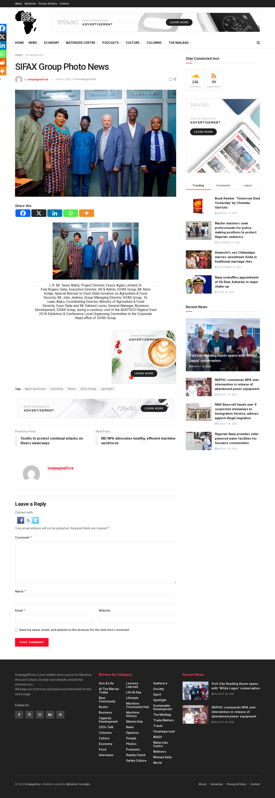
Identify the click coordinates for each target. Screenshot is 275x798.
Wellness (159, 751)
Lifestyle (132, 698)
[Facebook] (23, 213)
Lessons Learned (132, 685)
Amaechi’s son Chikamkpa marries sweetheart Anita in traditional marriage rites (236, 257)
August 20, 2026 (227, 448)
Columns (154, 42)
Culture (132, 42)
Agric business (35, 388)
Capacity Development (108, 719)
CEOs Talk (106, 727)
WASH (157, 737)
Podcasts (110, 42)
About (18, 3)
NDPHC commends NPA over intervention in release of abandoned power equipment (237, 384)
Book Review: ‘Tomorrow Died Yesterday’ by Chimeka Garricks (237, 202)
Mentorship (134, 721)
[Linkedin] (54, 213)
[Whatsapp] (70, 213)
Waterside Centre (80, 42)
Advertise (30, 3)
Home (19, 42)
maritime (57, 388)
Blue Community (107, 699)
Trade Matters (163, 720)
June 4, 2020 (63, 79)
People (131, 738)
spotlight (107, 388)
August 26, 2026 (201, 366)
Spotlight (159, 700)
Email (20, 610)
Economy (51, 42)
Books (103, 707)
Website (104, 610)
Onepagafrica (32, 784)
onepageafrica (38, 79)
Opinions (132, 732)
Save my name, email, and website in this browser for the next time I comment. (74, 630)
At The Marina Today (109, 690)
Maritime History (132, 714)
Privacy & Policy (47, 3)
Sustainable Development (162, 707)
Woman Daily (162, 757)
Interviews (106, 755)
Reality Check (135, 755)
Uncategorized (34, 54)
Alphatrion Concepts (78, 784)
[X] (38, 213)
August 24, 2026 (227, 394)
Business (105, 712)
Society (158, 689)
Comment (23, 537)
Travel (157, 726)
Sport (157, 694)
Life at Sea (133, 692)
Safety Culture (136, 760)
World (157, 762)
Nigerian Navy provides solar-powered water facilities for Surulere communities (237, 438)
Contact (64, 3)
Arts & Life (106, 683)
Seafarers (160, 683)
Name (20, 591)
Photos (131, 744)
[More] (86, 213)
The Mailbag (179, 42)
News (33, 42)
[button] (21, 520)
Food (102, 749)
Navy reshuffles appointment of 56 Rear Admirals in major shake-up (236, 282)
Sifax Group (88, 388)
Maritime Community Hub (137, 705)
